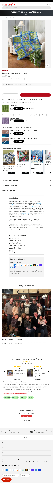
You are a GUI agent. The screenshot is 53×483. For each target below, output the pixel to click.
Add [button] (11, 172)
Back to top (26, 437)
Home (3, 17)
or (29, 108)
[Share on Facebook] (10, 190)
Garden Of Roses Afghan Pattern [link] (21, 163)
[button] (47, 7)
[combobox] (26, 7)
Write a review (26, 416)
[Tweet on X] (7, 190)
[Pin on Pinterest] (13, 190)
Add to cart (35, 95)
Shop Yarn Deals (32, 1)
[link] (9, 157)
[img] (26, 362)
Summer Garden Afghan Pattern (13, 17)
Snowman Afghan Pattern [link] (36, 165)
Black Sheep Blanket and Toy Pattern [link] (8, 167)
